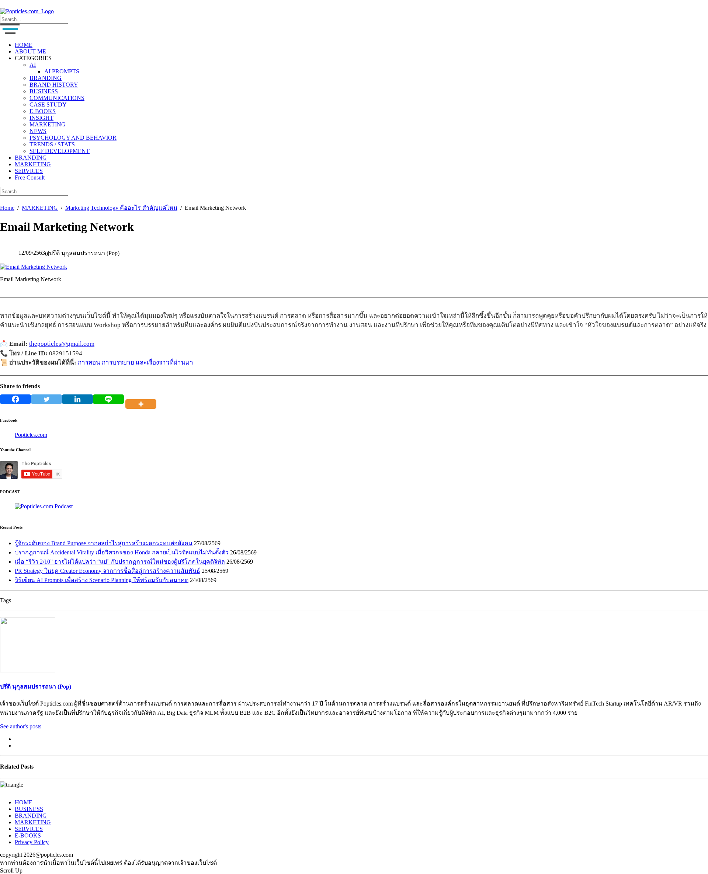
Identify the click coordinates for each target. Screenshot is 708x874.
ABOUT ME (30, 51)
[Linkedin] (77, 399)
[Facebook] (15, 399)
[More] (142, 399)
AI (33, 65)
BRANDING (46, 78)
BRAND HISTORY (54, 84)
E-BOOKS (43, 111)
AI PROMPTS (61, 71)
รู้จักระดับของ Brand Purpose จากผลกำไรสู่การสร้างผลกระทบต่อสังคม (103, 543)
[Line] (108, 399)
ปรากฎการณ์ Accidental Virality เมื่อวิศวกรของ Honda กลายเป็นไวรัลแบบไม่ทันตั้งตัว (122, 552)
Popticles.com (31, 435)
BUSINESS (44, 91)
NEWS (38, 131)
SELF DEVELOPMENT (60, 151)
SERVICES (29, 171)
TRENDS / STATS (52, 144)
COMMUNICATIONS (57, 98)
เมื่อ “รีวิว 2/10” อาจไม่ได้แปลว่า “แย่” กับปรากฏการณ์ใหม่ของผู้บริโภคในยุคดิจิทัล (120, 561)
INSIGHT (41, 118)
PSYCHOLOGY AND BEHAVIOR (73, 138)
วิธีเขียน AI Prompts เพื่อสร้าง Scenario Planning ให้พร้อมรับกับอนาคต (101, 580)
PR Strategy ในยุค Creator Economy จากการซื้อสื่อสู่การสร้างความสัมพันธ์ (107, 571)
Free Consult (30, 177)
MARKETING (48, 124)
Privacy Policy (32, 842)
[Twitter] (46, 399)
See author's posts (20, 726)
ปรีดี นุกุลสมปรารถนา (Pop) (35, 686)
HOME (23, 45)
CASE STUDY (48, 104)
